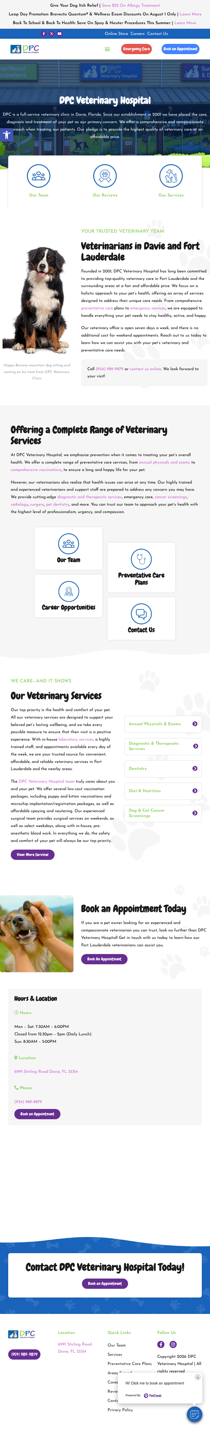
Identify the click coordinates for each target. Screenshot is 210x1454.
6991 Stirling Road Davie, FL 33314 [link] (46, 1072)
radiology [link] (19, 505)
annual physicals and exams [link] (164, 462)
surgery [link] (37, 505)
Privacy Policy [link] (120, 1410)
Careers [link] (138, 34)
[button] (194, 1414)
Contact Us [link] (157, 34)
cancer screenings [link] (171, 497)
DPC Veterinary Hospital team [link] (47, 782)
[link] (6, 135)
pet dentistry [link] (57, 505)
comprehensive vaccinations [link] (36, 470)
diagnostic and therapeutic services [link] (89, 497)
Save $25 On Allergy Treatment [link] (131, 6)
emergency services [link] (147, 308)
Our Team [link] (117, 1345)
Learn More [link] (191, 14)
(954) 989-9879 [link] (109, 369)
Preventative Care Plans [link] (130, 1364)
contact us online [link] (145, 369)
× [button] (198, 1377)
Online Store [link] (116, 34)
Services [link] (115, 1355)
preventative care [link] (97, 308)
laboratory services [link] (76, 740)
